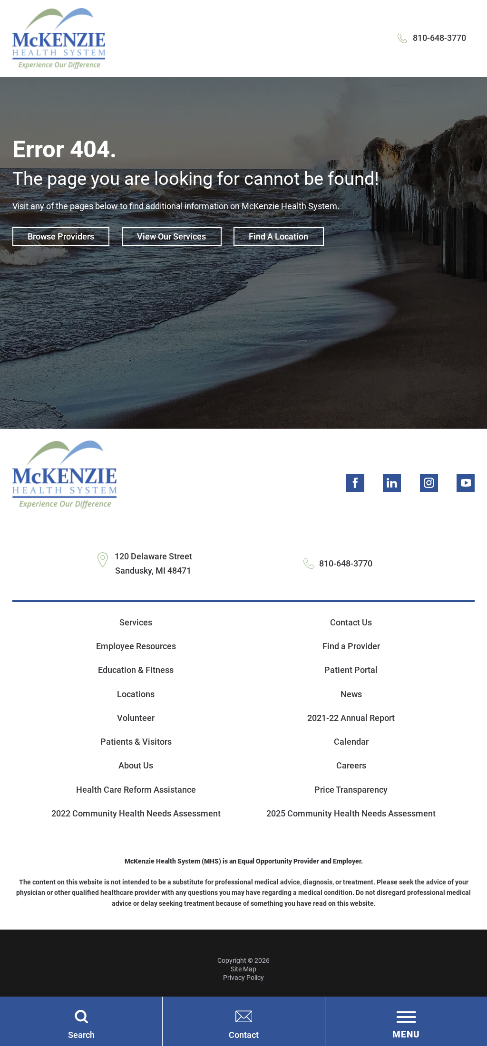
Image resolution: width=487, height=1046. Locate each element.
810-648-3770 (439, 38)
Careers (351, 765)
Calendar (351, 742)
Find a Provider (351, 646)
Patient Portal (351, 670)
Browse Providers (61, 236)
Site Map (243, 969)
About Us (135, 765)
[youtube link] (466, 483)
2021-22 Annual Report (351, 718)
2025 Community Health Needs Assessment (351, 813)
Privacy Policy (243, 977)
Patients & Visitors (136, 742)
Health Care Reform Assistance (136, 790)
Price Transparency (351, 790)
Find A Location (278, 236)
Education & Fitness (136, 670)
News (351, 694)
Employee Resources (136, 646)
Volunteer (136, 718)
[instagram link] (429, 483)
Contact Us (351, 622)
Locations (136, 694)
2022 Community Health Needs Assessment (136, 813)
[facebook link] (355, 483)
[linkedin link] (392, 483)
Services (135, 622)
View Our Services (171, 236)
